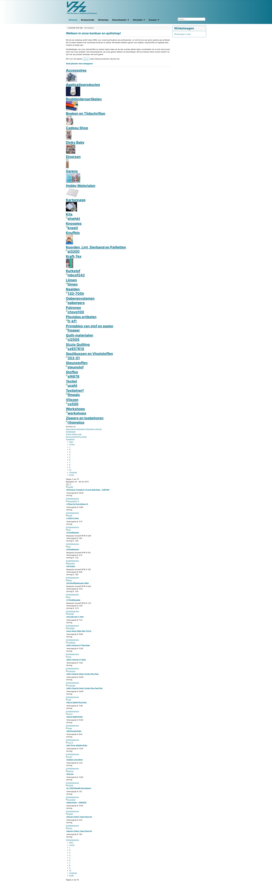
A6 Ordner (70, 566)
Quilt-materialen (79, 335)
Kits (69, 214)
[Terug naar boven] (269, 878)
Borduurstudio (87, 20)
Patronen (73, 308)
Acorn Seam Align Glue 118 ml (78, 631)
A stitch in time (72, 518)
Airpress (70, 774)
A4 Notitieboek (72, 532)
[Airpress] (70, 771)
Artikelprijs (70, 439)
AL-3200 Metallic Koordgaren (78, 788)
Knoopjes (74, 223)
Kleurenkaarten (119, 20)
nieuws (86, 59)
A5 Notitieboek (72, 549)
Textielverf (75, 390)
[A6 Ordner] (70, 563)
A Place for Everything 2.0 (77, 504)
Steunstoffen (77, 363)
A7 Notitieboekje (73, 600)
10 (70, 470)
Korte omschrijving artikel (76, 437)
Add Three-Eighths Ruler (76, 745)
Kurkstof (73, 271)
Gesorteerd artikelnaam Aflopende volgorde (84, 429)
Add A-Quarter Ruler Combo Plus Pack (82, 674)
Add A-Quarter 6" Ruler (76, 660)
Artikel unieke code (73, 434)
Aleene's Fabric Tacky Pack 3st (79, 817)
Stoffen (72, 372)
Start (71, 442)
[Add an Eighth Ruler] (69, 714)
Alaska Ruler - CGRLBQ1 (76, 802)
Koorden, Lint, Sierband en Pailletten (96, 247)
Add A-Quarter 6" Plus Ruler (78, 645)
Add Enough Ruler (73, 731)
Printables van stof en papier (89, 326)
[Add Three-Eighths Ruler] (69, 742)
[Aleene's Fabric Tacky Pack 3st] (69, 814)
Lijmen (71, 280)
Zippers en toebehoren (84, 418)
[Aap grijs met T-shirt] (70, 614)
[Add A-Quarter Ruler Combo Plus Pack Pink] (70, 685)
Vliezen (72, 400)
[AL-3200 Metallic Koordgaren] (69, 785)
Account (153, 20)
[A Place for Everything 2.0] (72, 501)
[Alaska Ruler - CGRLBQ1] (70, 800)
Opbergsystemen (80, 298)
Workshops (103, 20)
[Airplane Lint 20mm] (69, 757)
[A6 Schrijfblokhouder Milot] (69, 580)
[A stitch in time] (69, 515)
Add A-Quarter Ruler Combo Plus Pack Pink (84, 688)
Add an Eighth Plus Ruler (76, 702)
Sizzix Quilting (78, 344)
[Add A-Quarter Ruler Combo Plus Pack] (70, 671)
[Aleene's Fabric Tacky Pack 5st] (69, 828)
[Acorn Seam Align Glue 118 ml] (70, 628)
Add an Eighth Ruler (74, 717)
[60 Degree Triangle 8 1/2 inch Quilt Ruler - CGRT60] (69, 487)
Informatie (137, 20)
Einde (71, 475)
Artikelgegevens (72, 498)
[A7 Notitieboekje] (68, 597)
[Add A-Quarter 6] (70, 642)
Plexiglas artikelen (81, 317)
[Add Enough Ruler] (69, 728)
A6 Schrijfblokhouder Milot (77, 583)
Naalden (73, 289)
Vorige (71, 444)
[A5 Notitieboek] (68, 546)
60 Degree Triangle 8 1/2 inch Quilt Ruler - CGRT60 (87, 490)
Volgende (73, 472)
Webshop (73, 20)
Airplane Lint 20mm (74, 760)
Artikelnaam (71, 432)
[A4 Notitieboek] (68, 530)
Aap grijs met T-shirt (75, 617)
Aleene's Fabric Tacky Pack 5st (79, 831)
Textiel (71, 381)
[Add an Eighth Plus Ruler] (68, 700)
